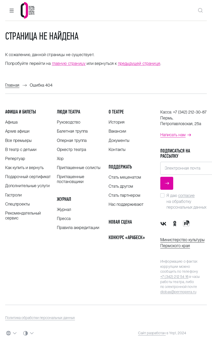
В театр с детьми (20, 149)
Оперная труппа (72, 140)
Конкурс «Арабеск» (127, 237)
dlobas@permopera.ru (178, 292)
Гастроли (13, 195)
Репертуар (15, 158)
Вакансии (117, 131)
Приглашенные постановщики (70, 179)
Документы (119, 140)
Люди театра (68, 112)
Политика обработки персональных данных (40, 318)
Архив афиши (17, 131)
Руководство (68, 122)
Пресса (64, 218)
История (117, 122)
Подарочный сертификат (28, 176)
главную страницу (69, 63)
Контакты (117, 149)
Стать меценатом (125, 177)
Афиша (11, 122)
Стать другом (121, 186)
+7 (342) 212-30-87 (190, 112)
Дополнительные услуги (27, 185)
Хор (60, 158)
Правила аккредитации (78, 227)
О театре (116, 112)
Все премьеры (18, 140)
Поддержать (120, 167)
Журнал (64, 199)
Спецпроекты (17, 204)
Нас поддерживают (126, 204)
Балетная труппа (72, 131)
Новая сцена (120, 222)
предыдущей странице (139, 63)
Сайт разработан (152, 333)
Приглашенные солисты (78, 167)
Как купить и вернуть (24, 167)
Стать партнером (124, 195)
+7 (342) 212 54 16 (174, 277)
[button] (11, 10)
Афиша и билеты (20, 112)
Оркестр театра (71, 149)
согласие (186, 195)
